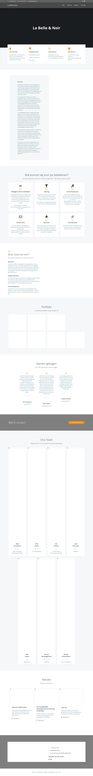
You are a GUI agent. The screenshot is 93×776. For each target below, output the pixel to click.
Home (63, 5)
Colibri (59, 772)
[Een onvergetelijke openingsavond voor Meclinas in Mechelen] (46, 698)
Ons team (83, 5)
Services (76, 5)
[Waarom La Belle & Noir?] (22, 698)
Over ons (69, 5)
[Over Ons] (71, 698)
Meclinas (26, 389)
